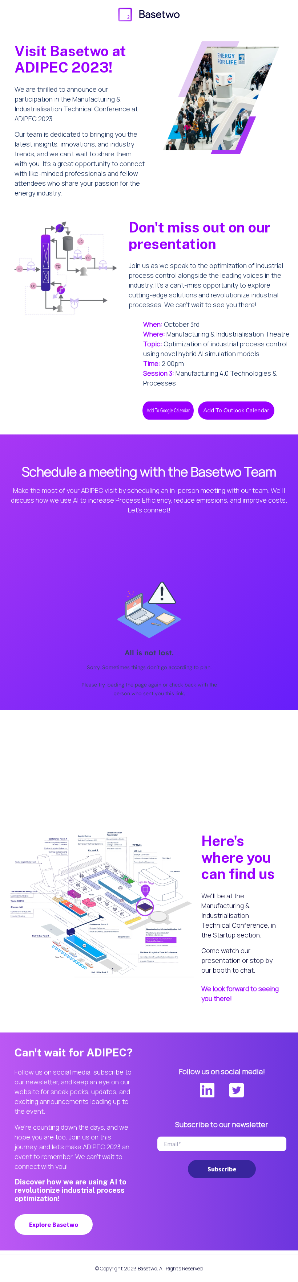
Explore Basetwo (53, 1224)
